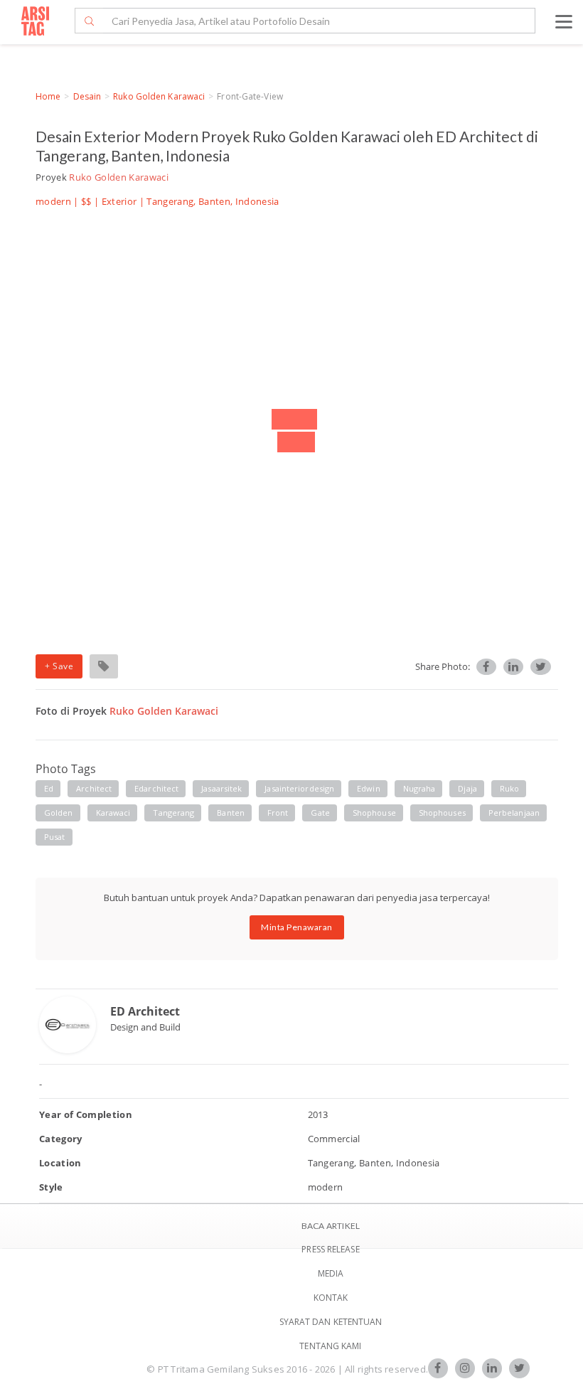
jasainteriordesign (299, 788)
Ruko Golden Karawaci (159, 96)
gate (320, 812)
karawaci (113, 812)
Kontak (331, 1298)
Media (331, 1273)
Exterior (119, 201)
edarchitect (156, 788)
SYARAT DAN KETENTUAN (331, 1322)
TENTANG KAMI (330, 1346)
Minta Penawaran (297, 927)
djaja (467, 788)
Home (48, 96)
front (278, 812)
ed (48, 788)
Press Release (330, 1249)
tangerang (173, 812)
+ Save (59, 666)
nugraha (419, 788)
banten (231, 812)
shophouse (374, 812)
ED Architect (145, 1011)
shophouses (442, 812)
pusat (54, 836)
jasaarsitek (221, 788)
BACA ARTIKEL (330, 1225)
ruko (509, 788)
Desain (87, 96)
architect (94, 788)
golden (58, 812)
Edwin (368, 788)
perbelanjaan (514, 812)
